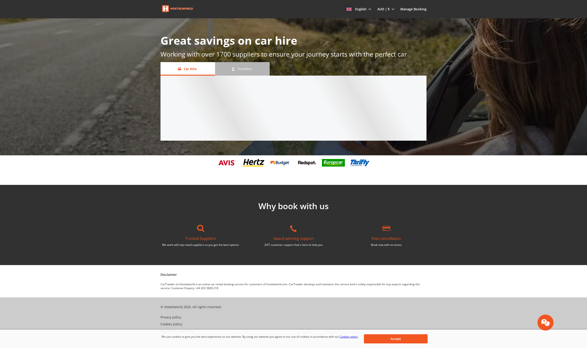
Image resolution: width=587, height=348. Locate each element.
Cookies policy (349, 337)
